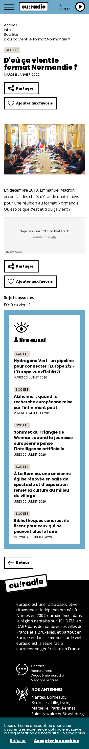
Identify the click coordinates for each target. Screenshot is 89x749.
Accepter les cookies (56, 741)
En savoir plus (73, 733)
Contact (37, 666)
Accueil (10, 25)
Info (7, 29)
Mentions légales (45, 680)
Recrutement (41, 670)
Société (11, 34)
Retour (22, 562)
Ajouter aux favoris (34, 103)
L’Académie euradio (47, 675)
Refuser (18, 741)
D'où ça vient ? (17, 304)
